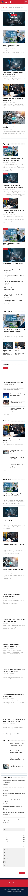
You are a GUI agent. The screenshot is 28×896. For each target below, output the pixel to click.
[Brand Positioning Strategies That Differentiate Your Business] (14, 37)
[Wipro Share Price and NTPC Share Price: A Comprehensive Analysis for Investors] (6, 410)
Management (6, 199)
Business (5, 367)
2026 (5, 830)
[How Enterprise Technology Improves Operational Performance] (10, 663)
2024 (5, 852)
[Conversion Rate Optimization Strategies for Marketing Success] (14, 64)
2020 (5, 865)
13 (14, 733)
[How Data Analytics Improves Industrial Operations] (6, 459)
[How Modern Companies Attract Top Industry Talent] (10, 688)
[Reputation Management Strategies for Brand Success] (14, 90)
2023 (5, 856)
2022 (5, 859)
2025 (5, 849)
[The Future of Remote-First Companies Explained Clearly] (6, 466)
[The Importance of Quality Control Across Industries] (14, 117)
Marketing (5, 147)
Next (18, 733)
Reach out (12, 883)
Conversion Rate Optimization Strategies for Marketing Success (14, 13)
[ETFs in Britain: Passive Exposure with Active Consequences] (14, 374)
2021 (5, 862)
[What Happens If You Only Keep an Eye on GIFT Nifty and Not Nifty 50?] (6, 395)
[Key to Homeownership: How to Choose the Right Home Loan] (6, 402)
